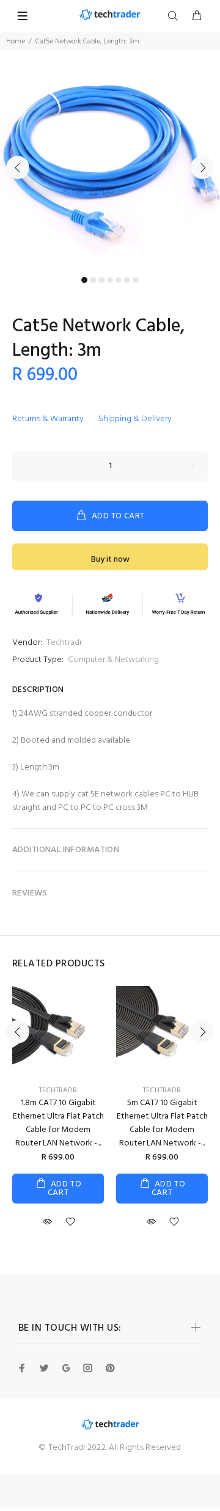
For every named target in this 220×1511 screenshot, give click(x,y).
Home (15, 41)
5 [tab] (119, 280)
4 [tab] (110, 280)
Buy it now (110, 560)
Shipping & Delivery (135, 419)
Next (202, 167)
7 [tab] (136, 280)
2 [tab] (93, 280)
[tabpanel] (110, 161)
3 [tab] (101, 280)
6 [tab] (127, 280)
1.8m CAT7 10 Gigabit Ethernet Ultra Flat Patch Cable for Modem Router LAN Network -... (58, 1123)
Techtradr (64, 643)
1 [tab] (84, 280)
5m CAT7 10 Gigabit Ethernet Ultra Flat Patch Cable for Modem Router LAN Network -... (162, 1123)
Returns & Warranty (48, 419)
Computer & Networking (113, 660)
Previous (17, 167)
